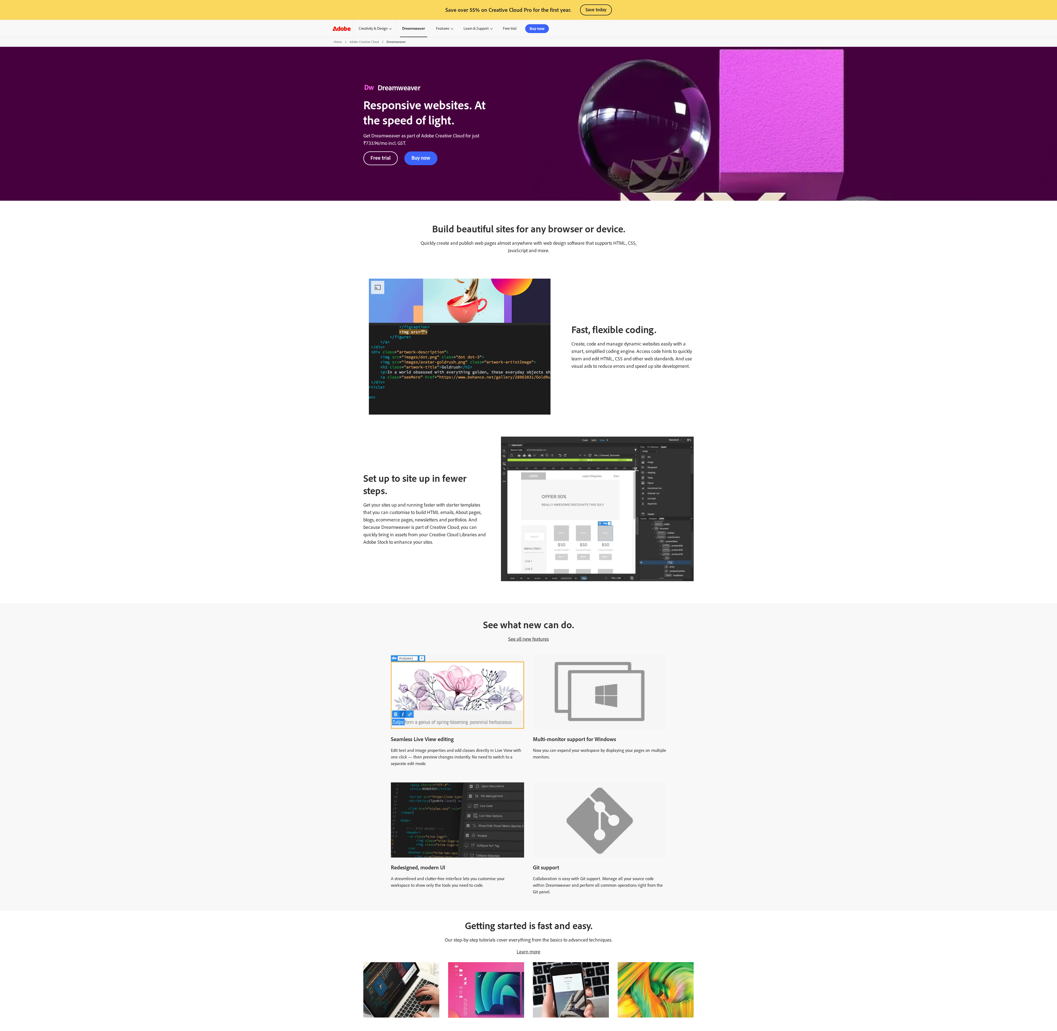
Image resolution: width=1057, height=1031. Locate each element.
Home (338, 42)
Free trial (381, 158)
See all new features (528, 639)
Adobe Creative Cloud (364, 42)
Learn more (528, 952)
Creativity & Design (373, 28)
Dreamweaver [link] (413, 28)
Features (442, 28)
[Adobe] (341, 28)
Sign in (710, 28)
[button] (693, 28)
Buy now (537, 28)
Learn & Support (476, 28)
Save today (595, 9)
